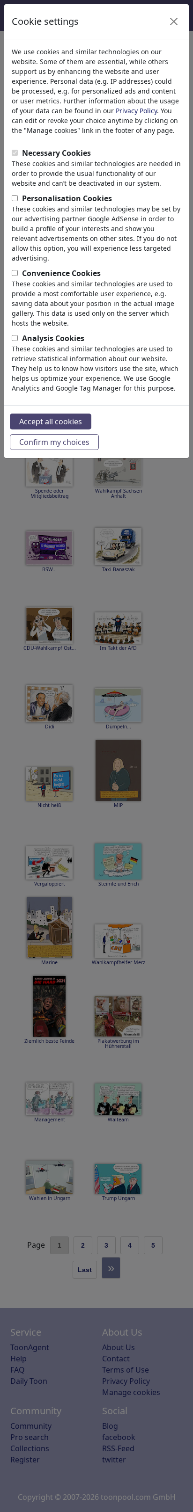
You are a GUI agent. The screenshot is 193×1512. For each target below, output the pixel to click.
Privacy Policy (136, 110)
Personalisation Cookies (67, 198)
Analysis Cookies (53, 338)
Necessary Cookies (56, 153)
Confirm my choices (54, 442)
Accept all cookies (50, 421)
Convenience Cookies (61, 273)
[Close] (173, 21)
